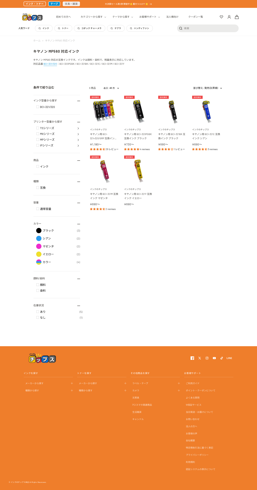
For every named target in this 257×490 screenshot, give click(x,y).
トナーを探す (84, 373)
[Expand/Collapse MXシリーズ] (78, 134)
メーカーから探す (34, 383)
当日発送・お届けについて (199, 412)
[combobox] (207, 28)
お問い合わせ (192, 419)
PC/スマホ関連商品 (142, 404)
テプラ (118, 28)
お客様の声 (191, 433)
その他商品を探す (140, 373)
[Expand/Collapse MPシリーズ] (78, 140)
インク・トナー (35, 3)
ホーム (37, 40)
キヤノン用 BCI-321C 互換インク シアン (206, 136)
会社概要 (190, 440)
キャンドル (138, 419)
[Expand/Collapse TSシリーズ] (78, 128)
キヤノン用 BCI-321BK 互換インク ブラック (171, 136)
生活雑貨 (136, 412)
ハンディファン (141, 28)
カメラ (135, 390)
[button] (92, 16)
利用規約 (190, 462)
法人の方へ (191, 426)
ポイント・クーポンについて (200, 390)
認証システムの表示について (200, 469)
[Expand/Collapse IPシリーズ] (78, 145)
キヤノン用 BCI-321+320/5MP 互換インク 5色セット (104, 136)
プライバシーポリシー (197, 454)
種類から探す (32, 390)
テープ (54, 3)
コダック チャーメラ (91, 28)
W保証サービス (193, 404)
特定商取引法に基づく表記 (199, 447)
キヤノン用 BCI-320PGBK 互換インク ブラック (138, 136)
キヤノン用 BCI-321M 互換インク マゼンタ (104, 196)
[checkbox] (37, 106)
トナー (65, 28)
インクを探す (31, 373)
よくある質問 (192, 397)
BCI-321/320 (50, 63)
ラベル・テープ (140, 383)
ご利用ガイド (192, 383)
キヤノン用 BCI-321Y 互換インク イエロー (138, 196)
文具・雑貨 (71, 3)
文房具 (135, 397)
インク (45, 28)
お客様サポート (192, 373)
